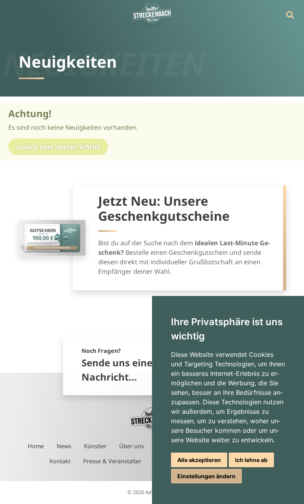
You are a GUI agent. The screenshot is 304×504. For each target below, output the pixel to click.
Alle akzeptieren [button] (199, 460)
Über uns (131, 446)
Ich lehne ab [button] (251, 460)
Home (36, 446)
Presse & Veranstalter (112, 461)
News (64, 446)
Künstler (95, 446)
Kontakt (59, 461)
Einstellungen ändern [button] (206, 476)
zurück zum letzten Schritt (58, 146)
